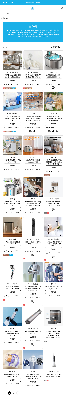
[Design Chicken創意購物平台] (32, 8)
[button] (61, 8)
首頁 (1, 18)
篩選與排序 (56, 47)
